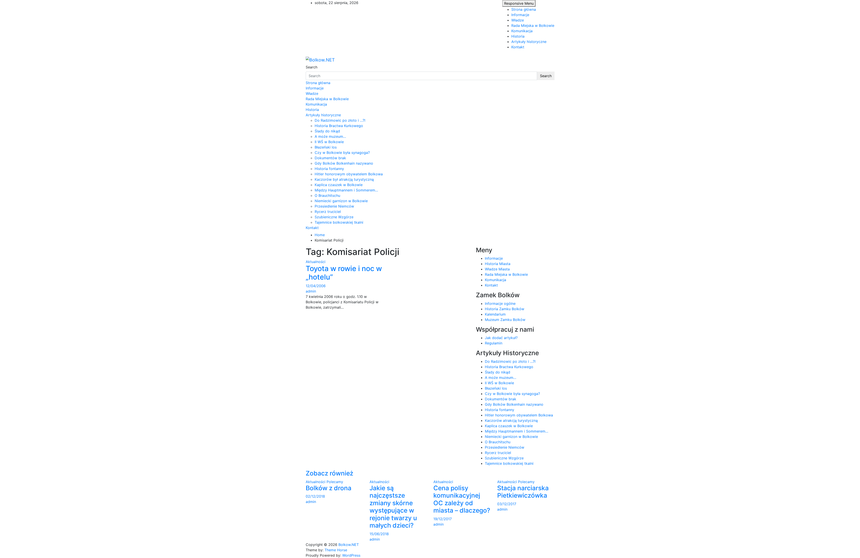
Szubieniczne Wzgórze (334, 217)
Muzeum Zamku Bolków (505, 319)
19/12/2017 (442, 519)
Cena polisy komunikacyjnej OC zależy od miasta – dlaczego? (461, 499)
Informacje (520, 15)
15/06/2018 (379, 534)
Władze (517, 20)
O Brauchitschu (327, 195)
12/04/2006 (316, 286)
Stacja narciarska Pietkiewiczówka (523, 491)
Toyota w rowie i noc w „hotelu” (344, 272)
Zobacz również (329, 473)
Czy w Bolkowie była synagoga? (342, 152)
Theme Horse (336, 550)
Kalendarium (495, 314)
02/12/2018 (315, 496)
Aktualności (315, 261)
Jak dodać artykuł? (501, 337)
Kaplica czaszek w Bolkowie (339, 184)
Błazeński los (326, 147)
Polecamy (335, 481)
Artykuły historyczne (528, 41)
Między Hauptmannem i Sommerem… (346, 190)
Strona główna (523, 9)
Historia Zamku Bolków (504, 309)
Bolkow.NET (348, 544)
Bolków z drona (328, 488)
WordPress (351, 555)
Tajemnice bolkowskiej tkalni (339, 222)
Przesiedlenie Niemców (334, 206)
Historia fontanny (329, 168)
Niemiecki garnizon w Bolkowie (341, 201)
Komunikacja (522, 31)
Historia (518, 36)
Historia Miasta (497, 263)
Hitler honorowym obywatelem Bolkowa (349, 174)
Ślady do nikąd (327, 131)
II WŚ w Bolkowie (329, 142)
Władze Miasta (497, 269)
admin (311, 291)
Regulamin (493, 343)
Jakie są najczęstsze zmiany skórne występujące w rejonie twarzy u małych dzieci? (393, 506)
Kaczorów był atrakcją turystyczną (344, 179)
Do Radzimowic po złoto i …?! (340, 120)
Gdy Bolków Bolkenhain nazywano (344, 163)
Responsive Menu (519, 3)
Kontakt (517, 47)
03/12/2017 (506, 504)
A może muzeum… (330, 136)
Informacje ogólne (500, 303)
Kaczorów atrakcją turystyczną (511, 420)
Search (311, 67)
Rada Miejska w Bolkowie (532, 25)
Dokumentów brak (330, 158)
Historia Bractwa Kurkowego (339, 125)
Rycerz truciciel (328, 211)
